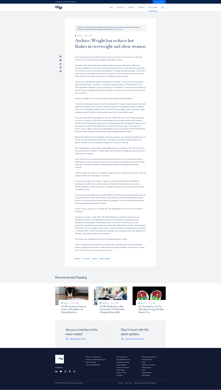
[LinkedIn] (57, 371)
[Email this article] (61, 67)
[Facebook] (71, 371)
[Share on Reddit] (61, 64)
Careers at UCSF (121, 372)
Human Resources (147, 359)
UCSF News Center (117, 29)
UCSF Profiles (146, 375)
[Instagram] (66, 371)
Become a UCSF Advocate (93, 357)
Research (131, 7)
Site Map (120, 383)
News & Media (153, 7)
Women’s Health (104, 258)
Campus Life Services (123, 367)
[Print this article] (61, 71)
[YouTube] (62, 371)
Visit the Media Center (78, 339)
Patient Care (121, 7)
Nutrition (87, 258)
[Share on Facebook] (61, 57)
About (111, 7)
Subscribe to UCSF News (134, 339)
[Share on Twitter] (61, 60)
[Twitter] (75, 371)
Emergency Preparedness (149, 357)
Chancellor (120, 375)
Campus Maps (121, 370)
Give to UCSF (159, 2)
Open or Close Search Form (162, 7)
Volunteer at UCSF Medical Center (95, 359)
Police (143, 370)
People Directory (146, 367)
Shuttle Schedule (146, 372)
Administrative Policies (123, 362)
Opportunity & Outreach (148, 365)
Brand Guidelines (121, 365)
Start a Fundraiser (91, 362)
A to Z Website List (122, 357)
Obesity (94, 258)
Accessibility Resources (123, 359)
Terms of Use (128, 383)
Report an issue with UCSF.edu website (145, 383)
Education (141, 7)
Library (144, 362)
